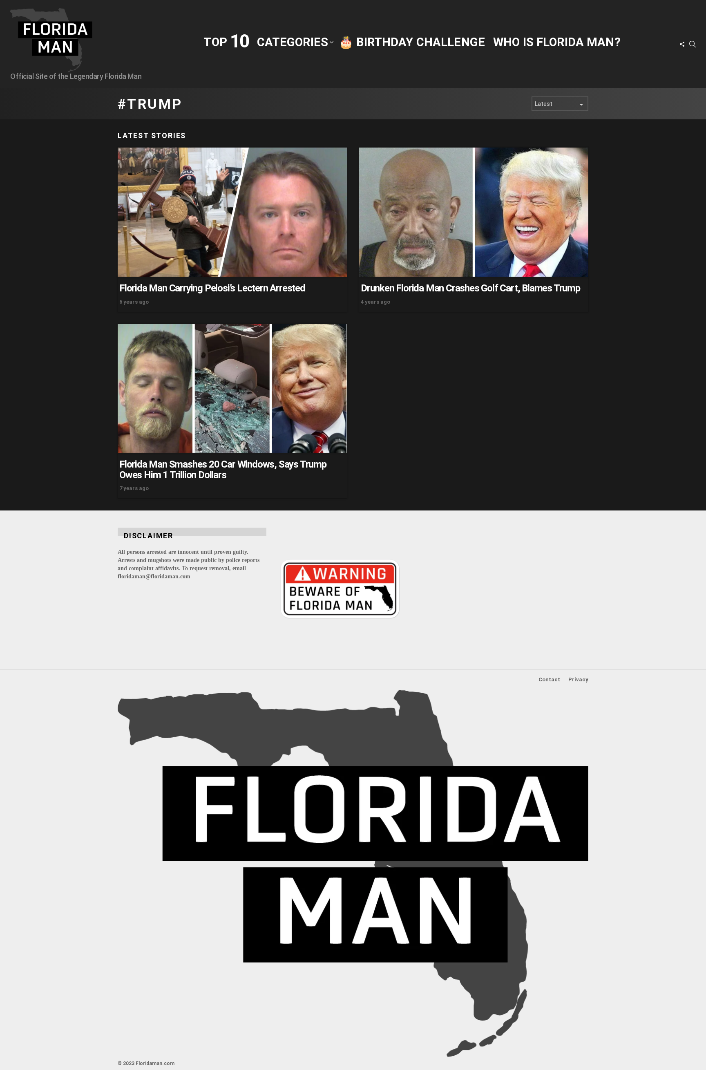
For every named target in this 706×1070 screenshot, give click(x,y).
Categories (292, 42)
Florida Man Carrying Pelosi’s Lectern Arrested (212, 288)
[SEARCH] (692, 44)
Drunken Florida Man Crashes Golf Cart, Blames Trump (470, 288)
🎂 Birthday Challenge (412, 42)
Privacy (578, 679)
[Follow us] (682, 44)
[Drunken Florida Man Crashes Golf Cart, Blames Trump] (473, 212)
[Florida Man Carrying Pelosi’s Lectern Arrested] (232, 212)
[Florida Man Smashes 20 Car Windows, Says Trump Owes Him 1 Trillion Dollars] (232, 388)
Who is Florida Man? (557, 42)
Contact (549, 679)
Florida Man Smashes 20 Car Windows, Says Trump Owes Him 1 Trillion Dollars (222, 470)
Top (225, 41)
